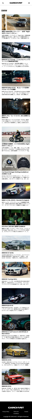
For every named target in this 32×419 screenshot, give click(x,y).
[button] (28, 320)
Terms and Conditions (16, 412)
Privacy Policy (5, 411)
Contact (26, 411)
